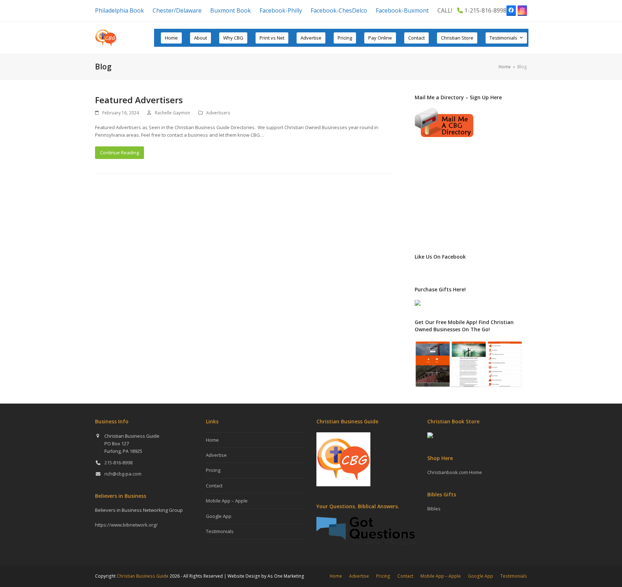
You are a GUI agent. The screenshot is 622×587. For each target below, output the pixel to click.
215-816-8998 (118, 462)
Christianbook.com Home (454, 472)
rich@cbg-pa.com (122, 473)
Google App (218, 516)
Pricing (213, 470)
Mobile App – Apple (227, 500)
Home (212, 440)
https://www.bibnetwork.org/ (126, 525)
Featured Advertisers (139, 100)
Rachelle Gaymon (172, 113)
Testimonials (220, 531)
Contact (214, 485)
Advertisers (218, 113)
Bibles (434, 508)
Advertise (216, 455)
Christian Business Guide (142, 576)
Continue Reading (119, 152)
